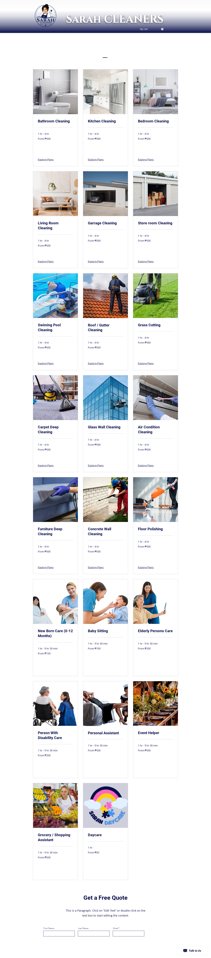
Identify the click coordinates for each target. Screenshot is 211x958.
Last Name (83, 928)
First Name (49, 928)
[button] (46, 152)
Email (115, 928)
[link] (151, 29)
